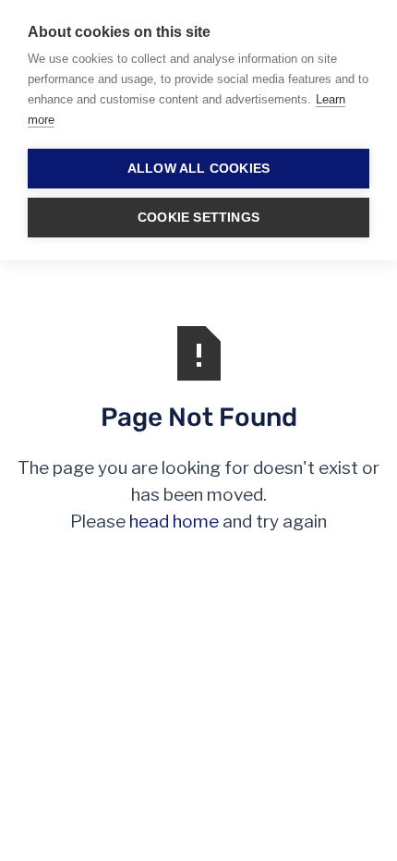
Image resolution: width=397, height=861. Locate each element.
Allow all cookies (198, 169)
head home (174, 521)
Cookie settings (198, 217)
